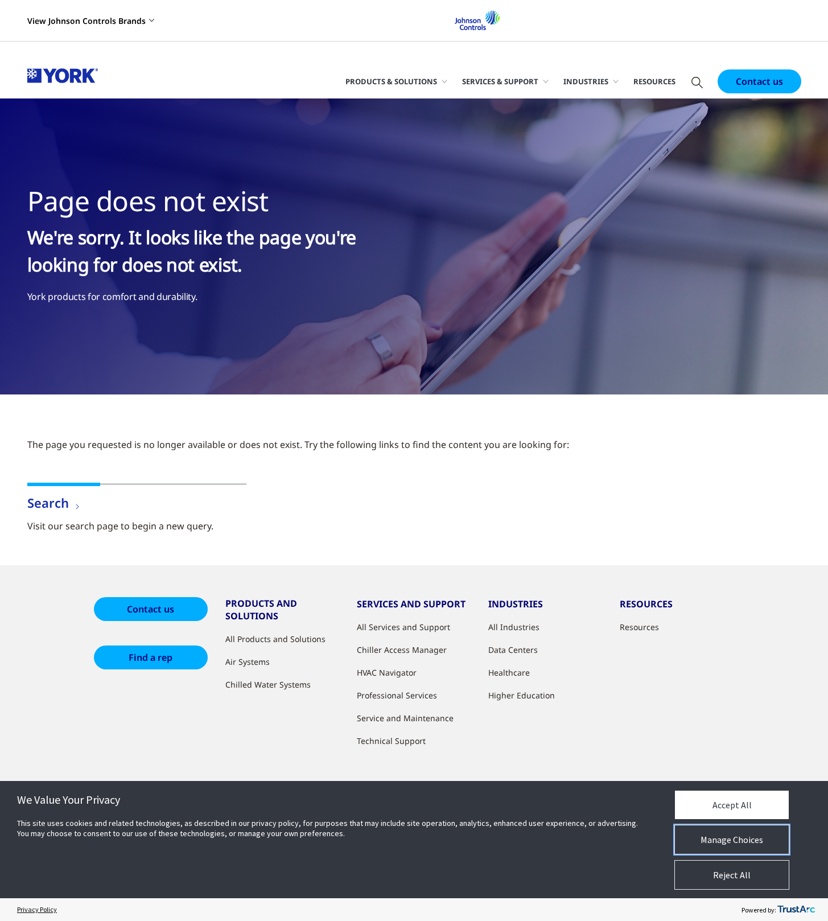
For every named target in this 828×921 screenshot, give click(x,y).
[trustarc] (796, 910)
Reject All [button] (732, 875)
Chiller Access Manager (402, 649)
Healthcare (509, 672)
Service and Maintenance (405, 718)
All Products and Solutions (275, 639)
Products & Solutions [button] (391, 81)
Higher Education (521, 695)
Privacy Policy (37, 909)
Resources (654, 81)
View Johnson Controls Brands (86, 20)
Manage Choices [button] (732, 839)
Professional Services (397, 695)
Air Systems (247, 661)
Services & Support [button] (500, 81)
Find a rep (150, 657)
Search (48, 502)
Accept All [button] (732, 805)
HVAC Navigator (387, 672)
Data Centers (513, 649)
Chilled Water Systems (268, 684)
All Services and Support (403, 627)
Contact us (759, 81)
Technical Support (391, 740)
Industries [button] (585, 81)
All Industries (513, 627)
